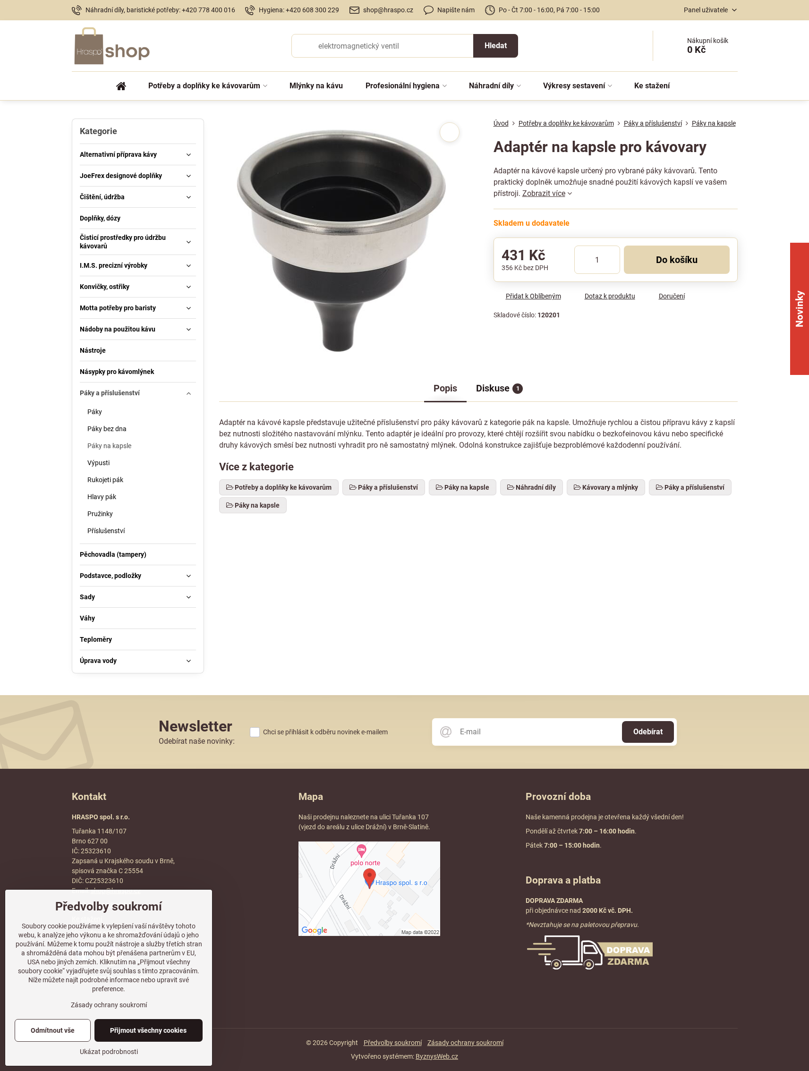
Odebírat (648, 731)
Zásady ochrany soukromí (465, 1042)
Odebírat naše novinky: (197, 741)
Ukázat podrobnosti (109, 1051)
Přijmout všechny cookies (148, 1030)
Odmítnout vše (53, 1030)
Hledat (496, 45)
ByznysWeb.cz (437, 1056)
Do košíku (677, 259)
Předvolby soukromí (393, 1042)
